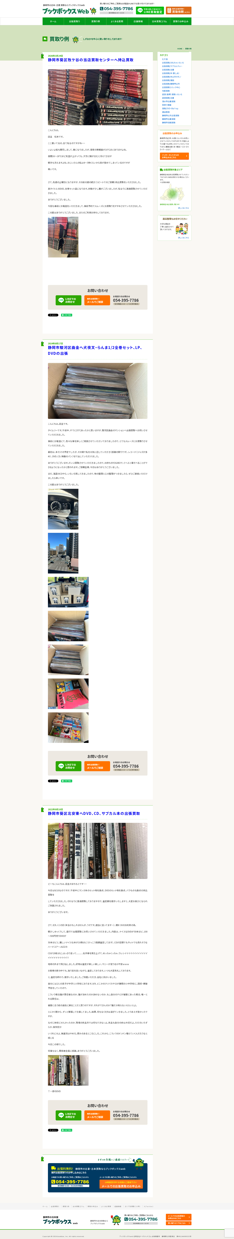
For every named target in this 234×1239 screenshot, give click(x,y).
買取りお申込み (180, 21)
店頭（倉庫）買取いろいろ (172, 94)
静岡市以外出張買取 (170, 115)
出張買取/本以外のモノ (171, 76)
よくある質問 (117, 21)
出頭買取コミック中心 (171, 87)
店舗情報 (138, 21)
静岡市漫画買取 (168, 122)
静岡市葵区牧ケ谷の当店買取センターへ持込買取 (91, 59)
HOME (179, 48)
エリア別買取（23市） (133, 1206)
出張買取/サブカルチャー (172, 66)
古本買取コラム (159, 21)
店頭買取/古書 (168, 97)
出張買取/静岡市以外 (171, 83)
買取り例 (95, 21)
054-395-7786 (126, 300)
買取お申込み (93, 1206)
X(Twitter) (148, 1206)
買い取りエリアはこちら (177, 1223)
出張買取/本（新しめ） (171, 73)
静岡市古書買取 (168, 119)
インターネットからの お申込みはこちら (170, 156)
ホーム (53, 21)
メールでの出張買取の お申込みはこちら (176, 1217)
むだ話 (165, 59)
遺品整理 (166, 112)
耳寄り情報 (166, 105)
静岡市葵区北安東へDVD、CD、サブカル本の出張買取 (94, 813)
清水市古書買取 (168, 101)
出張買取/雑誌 (168, 80)
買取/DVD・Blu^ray (170, 108)
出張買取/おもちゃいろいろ (173, 62)
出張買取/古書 (168, 69)
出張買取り (74, 21)
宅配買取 (166, 90)
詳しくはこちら (183, 208)
